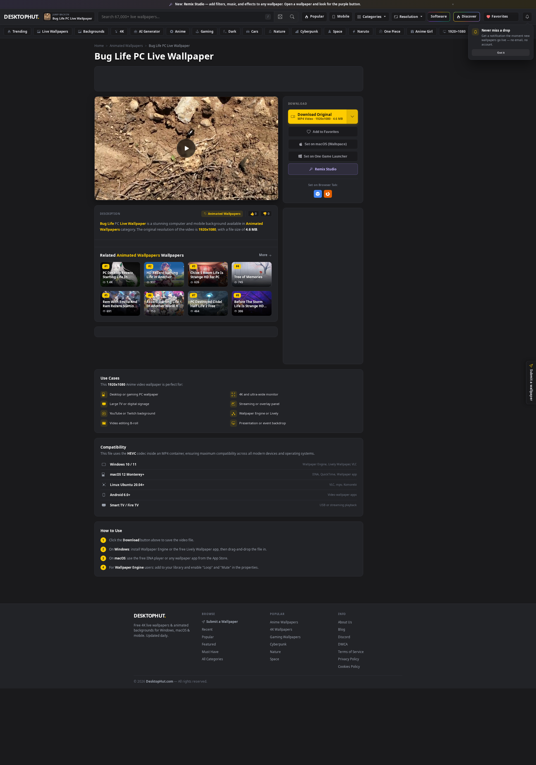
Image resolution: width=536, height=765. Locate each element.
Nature (279, 31)
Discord (344, 637)
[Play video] (186, 148)
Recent (207, 629)
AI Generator (149, 31)
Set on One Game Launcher (325, 156)
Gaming (207, 31)
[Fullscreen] (270, 195)
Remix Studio (325, 169)
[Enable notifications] (527, 17)
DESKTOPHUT (150, 615)
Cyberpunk (309, 31)
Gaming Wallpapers (285, 637)
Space (337, 31)
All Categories (212, 659)
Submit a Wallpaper (222, 621)
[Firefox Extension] (328, 194)
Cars (254, 31)
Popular (317, 16)
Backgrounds (93, 31)
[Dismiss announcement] (453, 4)
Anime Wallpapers (284, 622)
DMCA (343, 644)
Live (123, 223)
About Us (345, 622)
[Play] (101, 195)
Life (110, 223)
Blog (341, 629)
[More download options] (352, 116)
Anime (180, 31)
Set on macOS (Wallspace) (326, 144)
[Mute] (240, 195)
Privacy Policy (348, 659)
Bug (103, 223)
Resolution (408, 17)
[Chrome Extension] (318, 194)
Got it (500, 52)
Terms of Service (351, 651)
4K (122, 31)
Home (99, 45)
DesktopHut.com (159, 681)
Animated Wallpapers (126, 45)
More (263, 255)
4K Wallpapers (281, 629)
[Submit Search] (292, 16)
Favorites (502, 16)
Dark (232, 31)
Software (439, 16)
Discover (469, 16)
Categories (372, 17)
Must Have (210, 651)
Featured (209, 644)
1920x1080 (207, 229)
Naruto (363, 31)
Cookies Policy (349, 666)
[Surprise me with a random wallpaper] (280, 16)
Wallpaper (137, 223)
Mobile (343, 16)
